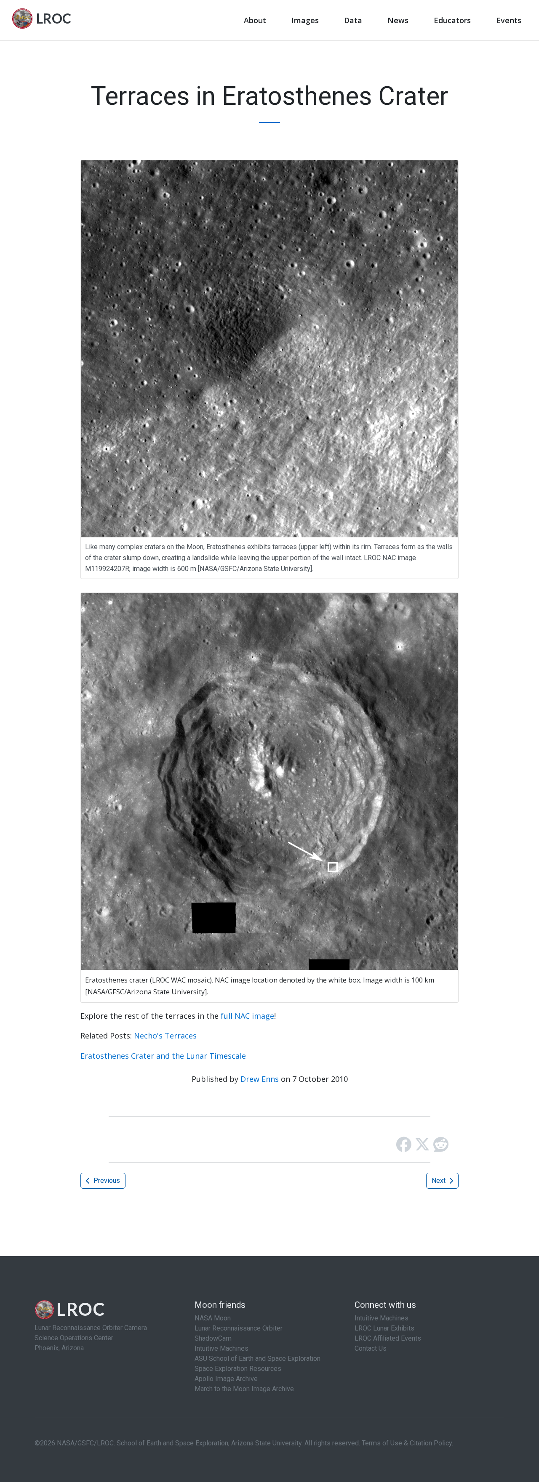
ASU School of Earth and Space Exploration (257, 1358)
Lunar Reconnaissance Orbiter (239, 1328)
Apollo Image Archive (226, 1379)
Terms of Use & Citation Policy (407, 1443)
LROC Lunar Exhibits (384, 1328)
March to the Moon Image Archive (244, 1389)
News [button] (397, 20)
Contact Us (371, 1348)
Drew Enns (259, 1079)
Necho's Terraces (165, 1035)
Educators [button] (452, 20)
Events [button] (508, 20)
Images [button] (305, 20)
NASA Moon (213, 1318)
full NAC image (247, 1016)
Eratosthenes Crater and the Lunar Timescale (163, 1056)
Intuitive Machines (221, 1348)
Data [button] (353, 20)
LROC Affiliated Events (388, 1338)
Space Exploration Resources (238, 1369)
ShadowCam (213, 1338)
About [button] (255, 20)
